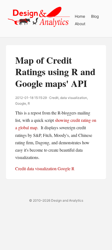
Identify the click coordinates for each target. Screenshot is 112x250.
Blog (95, 16)
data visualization (42, 168)
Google (64, 168)
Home (80, 16)
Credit (20, 168)
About (80, 23)
